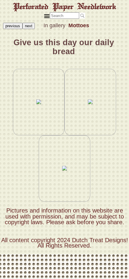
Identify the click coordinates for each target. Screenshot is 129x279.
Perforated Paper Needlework (64, 6)
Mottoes (78, 25)
